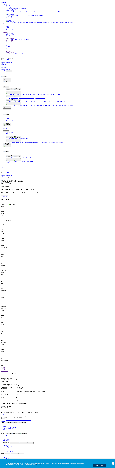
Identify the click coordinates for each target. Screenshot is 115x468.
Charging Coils (51, 11)
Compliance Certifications (41, 42)
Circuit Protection (7, 435)
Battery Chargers (37, 19)
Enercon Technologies (8, 428)
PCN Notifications (59, 42)
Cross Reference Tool (7, 446)
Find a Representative (10, 420)
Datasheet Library (12, 42)
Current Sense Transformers (62, 22)
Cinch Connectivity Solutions (9, 427)
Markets (5, 23)
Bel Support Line (27, 420)
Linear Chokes (45, 11)
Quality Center (6, 447)
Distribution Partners (19, 420)
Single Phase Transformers (22, 22)
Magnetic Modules (21, 15)
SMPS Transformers (51, 22)
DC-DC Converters (21, 19)
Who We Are (9, 422)
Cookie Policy (38, 464)
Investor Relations (9, 1)
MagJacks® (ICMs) (13, 15)
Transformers (6, 440)
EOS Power (19, 53)
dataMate (14, 53)
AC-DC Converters (13, 19)
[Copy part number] (1, 186)
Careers (4, 426)
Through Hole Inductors (31, 11)
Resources (5, 32)
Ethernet (5, 438)
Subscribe (3, 418)
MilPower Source (7, 429)
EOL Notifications (51, 42)
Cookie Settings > (99, 461)
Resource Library (7, 456)
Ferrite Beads (39, 11)
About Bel (5, 425)
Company (5, 44)
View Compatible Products (6, 193)
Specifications (3, 367)
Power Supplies (8, 179)
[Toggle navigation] (9, 71)
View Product (3, 414)
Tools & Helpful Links (15, 442)
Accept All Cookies (99, 465)
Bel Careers (3, 1)
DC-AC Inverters (29, 19)
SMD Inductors (22, 11)
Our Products (9, 433)
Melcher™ (24, 53)
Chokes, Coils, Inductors (8, 436)
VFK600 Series (24, 179)
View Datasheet (4, 195)
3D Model (3, 368)
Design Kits (57, 11)
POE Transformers (13, 22)
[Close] (4, 76)
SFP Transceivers (41, 15)
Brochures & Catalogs (31, 42)
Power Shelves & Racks (59, 19)
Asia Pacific (30, 50)
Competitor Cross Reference (23, 39)
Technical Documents (5, 369)
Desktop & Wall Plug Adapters (47, 19)
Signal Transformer (30, 53)
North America (12, 50)
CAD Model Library (13, 39)
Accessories (23, 8)
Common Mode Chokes (14, 11)
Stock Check (6, 445)
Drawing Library (6, 458)
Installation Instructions (21, 42)
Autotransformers (43, 22)
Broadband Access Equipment (31, 15)
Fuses (10, 8)
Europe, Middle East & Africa (21, 50)
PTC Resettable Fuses (16, 8)
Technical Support (4, 371)
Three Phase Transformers (33, 22)
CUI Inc (10, 53)
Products (5, 4)
